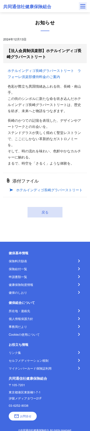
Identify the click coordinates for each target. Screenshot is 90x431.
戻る (45, 212)
